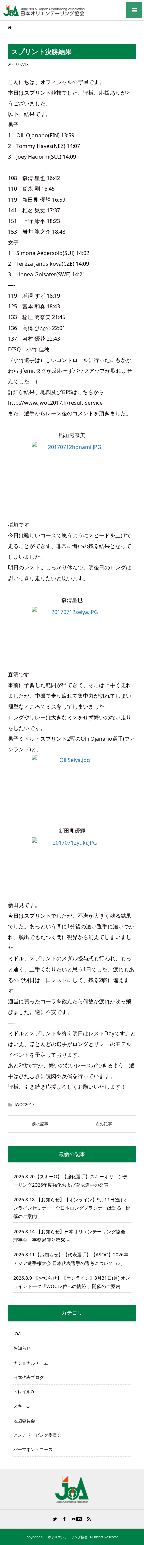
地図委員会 (24, 1421)
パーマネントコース (33, 1449)
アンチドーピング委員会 (37, 1435)
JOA (17, 1334)
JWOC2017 (24, 1104)
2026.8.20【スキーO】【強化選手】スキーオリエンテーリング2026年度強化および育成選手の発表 (70, 1180)
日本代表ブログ (28, 1377)
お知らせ (22, 1348)
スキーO (21, 1406)
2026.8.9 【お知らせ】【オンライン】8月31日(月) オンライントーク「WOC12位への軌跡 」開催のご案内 (71, 1282)
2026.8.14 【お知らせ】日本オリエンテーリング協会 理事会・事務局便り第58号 (69, 1235)
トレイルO (23, 1392)
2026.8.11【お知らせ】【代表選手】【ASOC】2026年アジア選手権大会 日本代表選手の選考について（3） (70, 1258)
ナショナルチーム (30, 1363)
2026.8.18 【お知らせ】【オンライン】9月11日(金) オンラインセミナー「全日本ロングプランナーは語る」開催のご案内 (72, 1207)
